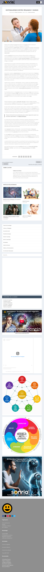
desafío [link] (9, 134)
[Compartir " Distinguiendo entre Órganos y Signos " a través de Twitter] (21, 157)
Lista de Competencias (7, 302)
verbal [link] (20, 58)
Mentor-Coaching (6, 236)
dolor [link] (30, 92)
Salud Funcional (26, 201)
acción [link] (15, 44)
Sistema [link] (17, 135)
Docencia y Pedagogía (7, 305)
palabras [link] (26, 48)
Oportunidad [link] (6, 52)
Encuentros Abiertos (6, 547)
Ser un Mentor (5, 527)
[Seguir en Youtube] (10, 516)
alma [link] (18, 47)
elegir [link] (17, 93)
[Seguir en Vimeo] (14, 516)
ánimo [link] (13, 102)
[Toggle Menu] (38, 2)
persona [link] (36, 123)
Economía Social (6, 231)
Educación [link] (34, 129)
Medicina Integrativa (7, 306)
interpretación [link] (31, 137)
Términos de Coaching (7, 300)
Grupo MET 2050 (5, 553)
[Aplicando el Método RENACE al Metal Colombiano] (12, 209)
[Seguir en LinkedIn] (12, 516)
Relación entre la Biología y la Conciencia (12, 199)
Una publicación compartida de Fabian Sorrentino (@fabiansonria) (18, 371)
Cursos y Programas (6, 544)
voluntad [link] (6, 48)
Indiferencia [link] (6, 74)
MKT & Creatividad (7, 239)
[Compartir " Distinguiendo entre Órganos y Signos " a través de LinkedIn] (26, 157)
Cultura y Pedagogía (7, 228)
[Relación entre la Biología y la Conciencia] (12, 192)
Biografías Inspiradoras (6, 536)
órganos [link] (29, 135)
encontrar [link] (6, 96)
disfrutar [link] (28, 110)
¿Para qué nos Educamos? (7, 538)
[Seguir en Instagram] (8, 516)
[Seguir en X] (5, 516)
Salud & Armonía (31, 12)
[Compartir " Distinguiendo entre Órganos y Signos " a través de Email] (28, 157)
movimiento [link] (33, 56)
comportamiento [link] (17, 73)
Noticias (3, 524)
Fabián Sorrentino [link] (22, 116)
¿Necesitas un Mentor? (6, 525)
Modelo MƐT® (5, 533)
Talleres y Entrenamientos (8, 248)
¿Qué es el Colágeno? (27, 216)
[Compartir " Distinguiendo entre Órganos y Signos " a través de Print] (30, 157)
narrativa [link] (8, 94)
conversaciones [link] (33, 102)
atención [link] (22, 75)
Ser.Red (11, 147)
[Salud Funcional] (32, 193)
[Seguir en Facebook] (3, 516)
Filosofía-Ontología (7, 233)
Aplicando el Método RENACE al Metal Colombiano (11, 217)
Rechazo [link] (36, 73)
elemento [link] (8, 129)
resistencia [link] (34, 108)
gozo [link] (31, 96)
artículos (21, 146)
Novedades (5, 242)
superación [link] (15, 131)
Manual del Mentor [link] (26, 147)
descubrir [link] (24, 101)
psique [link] (15, 47)
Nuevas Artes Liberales (6, 550)
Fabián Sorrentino (18, 12)
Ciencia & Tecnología (7, 225)
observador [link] (19, 101)
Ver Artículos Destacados (8, 250)
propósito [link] (10, 55)
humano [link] (26, 44)
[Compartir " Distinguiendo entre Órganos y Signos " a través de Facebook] (19, 157)
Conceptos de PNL (7, 301)
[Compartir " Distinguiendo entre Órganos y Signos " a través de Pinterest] (24, 157)
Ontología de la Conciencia (7, 535)
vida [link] (37, 84)
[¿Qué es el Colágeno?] (32, 209)
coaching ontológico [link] (25, 58)
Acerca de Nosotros (6, 522)
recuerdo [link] (17, 92)
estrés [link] (24, 86)
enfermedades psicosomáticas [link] (25, 88)
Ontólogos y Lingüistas (7, 304)
